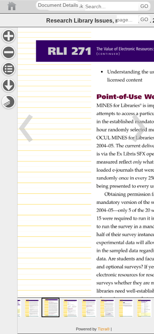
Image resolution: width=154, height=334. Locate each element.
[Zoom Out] (8, 52)
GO (144, 6)
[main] (85, 180)
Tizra (104, 329)
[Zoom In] (8, 36)
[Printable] (8, 102)
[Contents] (8, 69)
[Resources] (8, 85)
